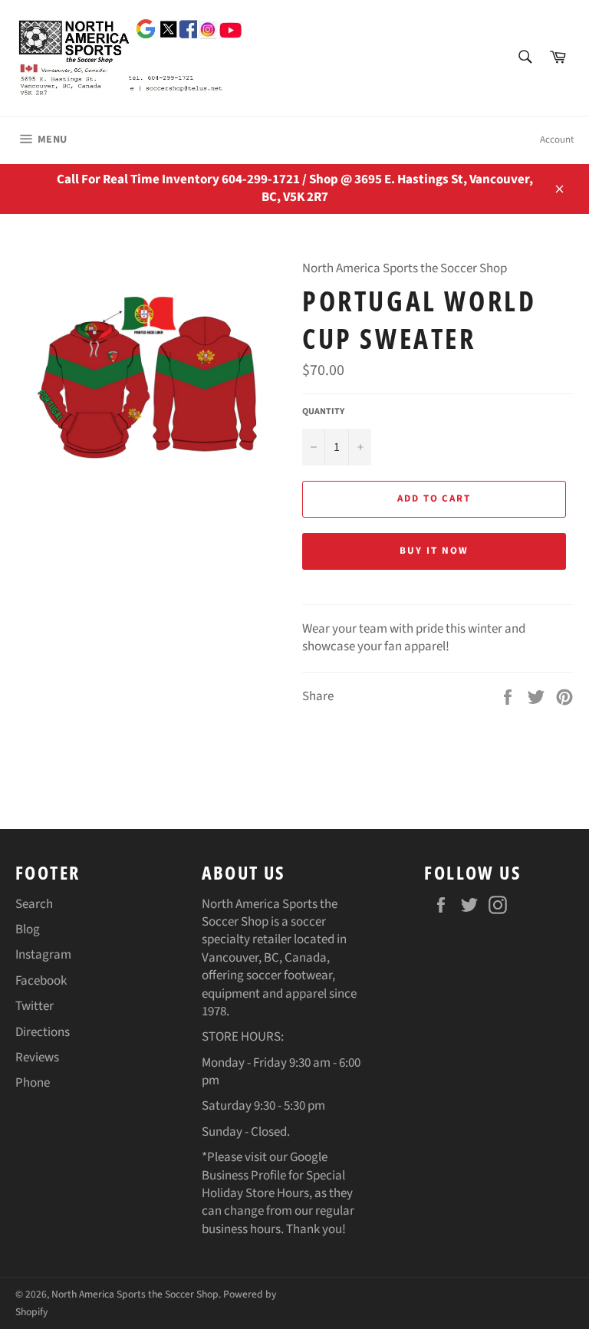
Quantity (323, 412)
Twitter (34, 1006)
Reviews (37, 1057)
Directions (42, 1032)
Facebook (41, 981)
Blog (27, 929)
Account (557, 139)
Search (34, 904)
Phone (32, 1083)
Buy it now (434, 551)
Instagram (43, 955)
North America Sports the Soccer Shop (135, 1294)
